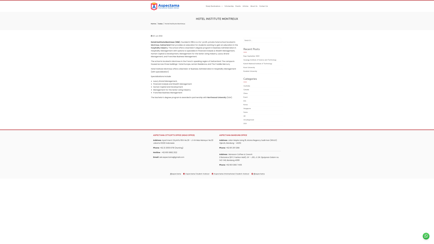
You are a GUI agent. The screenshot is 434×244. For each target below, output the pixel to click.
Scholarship (229, 6)
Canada (246, 90)
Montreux (155, 45)
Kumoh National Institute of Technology (257, 64)
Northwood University (216, 97)
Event (245, 97)
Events (238, 6)
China (245, 93)
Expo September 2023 (251, 56)
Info (244, 101)
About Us (254, 6)
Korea (245, 105)
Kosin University (249, 67)
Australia (246, 86)
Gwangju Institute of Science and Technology (259, 60)
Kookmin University (250, 71)
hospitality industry (159, 48)
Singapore (247, 108)
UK (244, 116)
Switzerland (165, 45)
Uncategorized (248, 120)
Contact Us (263, 6)
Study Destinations (213, 6)
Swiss (245, 112)
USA (245, 123)
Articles (246, 6)
